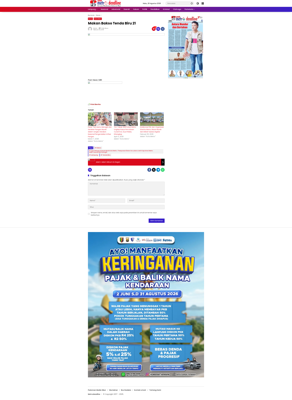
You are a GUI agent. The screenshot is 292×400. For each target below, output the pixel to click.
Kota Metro (97, 19)
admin (95, 28)
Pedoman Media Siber (97, 390)
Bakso (99, 148)
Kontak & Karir (140, 390)
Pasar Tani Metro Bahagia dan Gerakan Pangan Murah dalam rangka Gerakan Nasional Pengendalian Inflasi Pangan (100, 132)
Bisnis (90, 19)
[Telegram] (158, 170)
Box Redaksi (126, 390)
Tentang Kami (155, 390)
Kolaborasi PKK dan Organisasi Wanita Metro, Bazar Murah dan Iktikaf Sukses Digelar (152, 129)
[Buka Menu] (202, 3)
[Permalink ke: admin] (90, 29)
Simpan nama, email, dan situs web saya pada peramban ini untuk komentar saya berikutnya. (124, 213)
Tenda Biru (106, 155)
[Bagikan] (163, 29)
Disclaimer (113, 390)
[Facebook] (149, 170)
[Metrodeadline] (105, 3)
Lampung (94, 155)
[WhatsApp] (163, 170)
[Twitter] (154, 170)
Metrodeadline (94, 394)
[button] (191, 3)
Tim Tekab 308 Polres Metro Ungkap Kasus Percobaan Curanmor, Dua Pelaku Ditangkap (125, 130)
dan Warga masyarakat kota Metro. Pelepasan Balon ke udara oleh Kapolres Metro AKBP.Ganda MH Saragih (121, 151)
